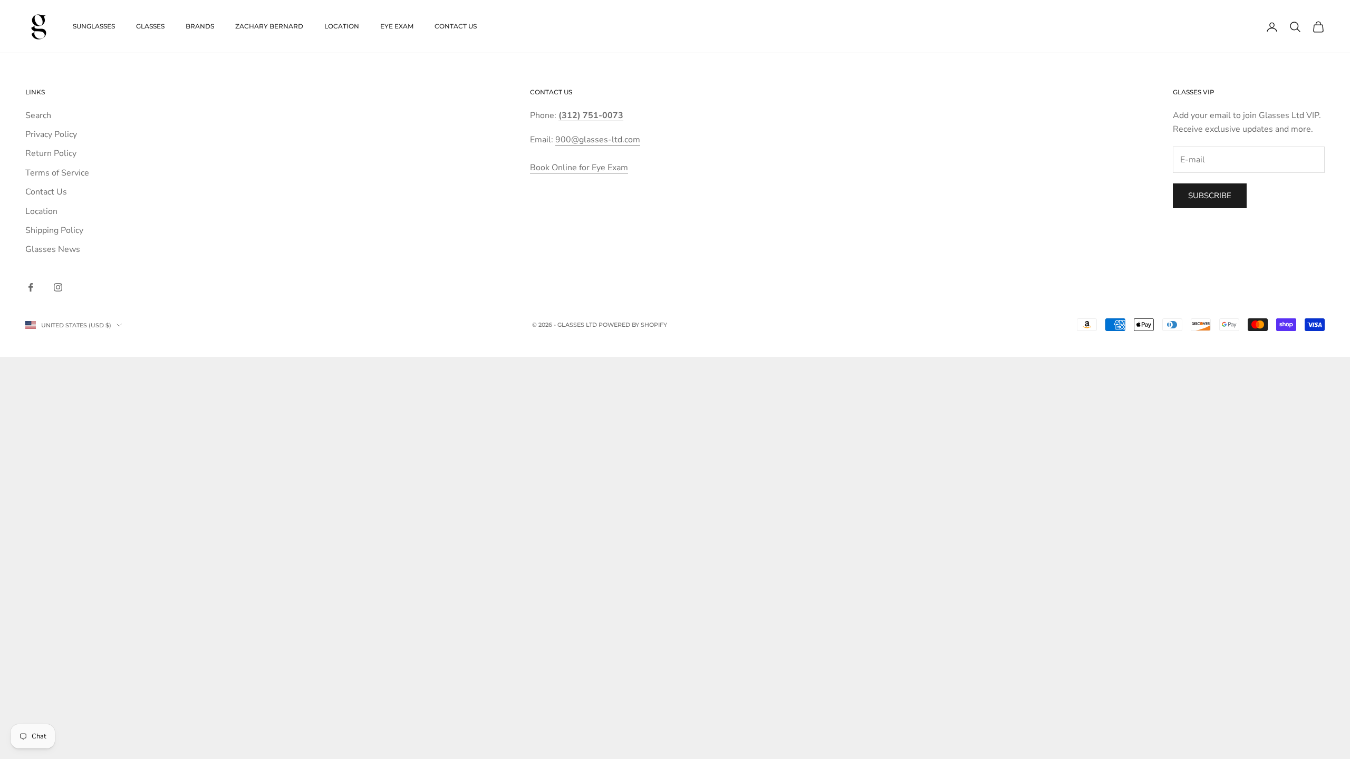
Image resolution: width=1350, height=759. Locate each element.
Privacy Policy (51, 134)
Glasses (150, 26)
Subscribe (1209, 195)
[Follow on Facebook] (30, 287)
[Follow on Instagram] (58, 287)
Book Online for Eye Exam (579, 167)
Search (38, 115)
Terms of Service (57, 173)
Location (341, 26)
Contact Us (456, 26)
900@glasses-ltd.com (597, 139)
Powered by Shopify (633, 324)
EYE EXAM (396, 26)
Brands (200, 26)
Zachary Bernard (269, 26)
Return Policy (50, 153)
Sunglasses (94, 26)
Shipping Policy (54, 230)
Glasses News (52, 249)
